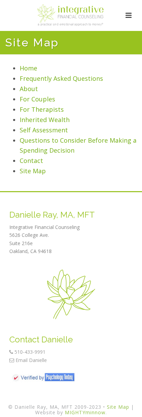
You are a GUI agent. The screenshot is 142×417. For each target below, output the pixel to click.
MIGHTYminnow (85, 412)
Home (28, 68)
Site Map (33, 171)
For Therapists (42, 109)
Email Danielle (30, 360)
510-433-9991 (29, 352)
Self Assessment (44, 130)
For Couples (37, 99)
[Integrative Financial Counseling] (71, 15)
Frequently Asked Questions (61, 78)
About (29, 89)
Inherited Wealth (45, 120)
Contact (31, 160)
